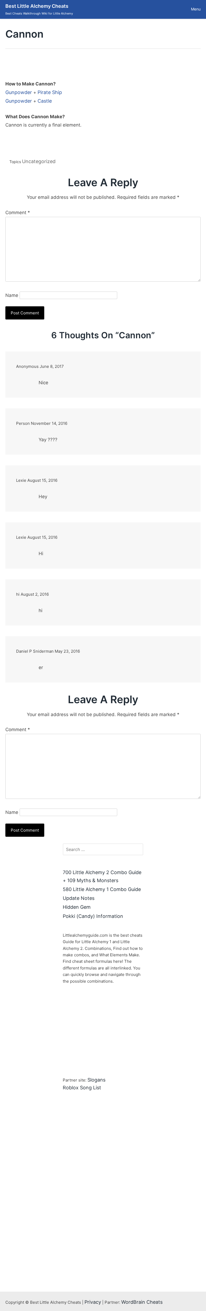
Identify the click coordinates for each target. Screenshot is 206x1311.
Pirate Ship (50, 92)
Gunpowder (18, 92)
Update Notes (78, 898)
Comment (17, 212)
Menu (196, 9)
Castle (45, 101)
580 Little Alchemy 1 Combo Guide (102, 889)
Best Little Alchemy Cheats (36, 6)
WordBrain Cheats (142, 1302)
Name (11, 295)
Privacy (92, 1302)
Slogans (96, 1080)
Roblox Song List (82, 1087)
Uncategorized (39, 161)
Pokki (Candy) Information (93, 916)
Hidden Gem (77, 907)
